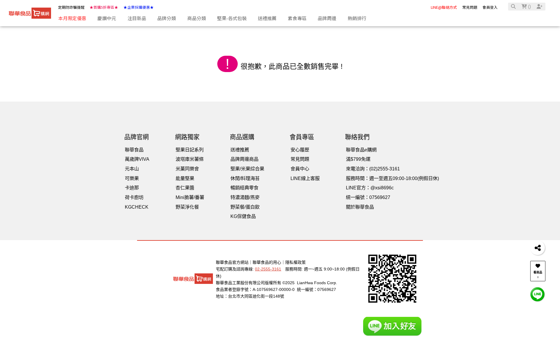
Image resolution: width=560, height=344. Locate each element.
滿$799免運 (358, 159)
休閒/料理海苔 (245, 178)
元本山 (132, 168)
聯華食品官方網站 (232, 262)
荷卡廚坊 (134, 197)
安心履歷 (299, 149)
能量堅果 (185, 178)
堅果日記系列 (190, 149)
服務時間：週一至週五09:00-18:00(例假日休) (392, 178)
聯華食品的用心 (267, 262)
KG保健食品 (243, 216)
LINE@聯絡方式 (444, 7)
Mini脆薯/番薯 (190, 197)
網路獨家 (187, 137)
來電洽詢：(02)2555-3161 (373, 168)
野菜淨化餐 (187, 206)
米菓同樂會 (187, 168)
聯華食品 (134, 149)
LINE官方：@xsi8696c (370, 187)
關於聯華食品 (360, 206)
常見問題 (469, 7)
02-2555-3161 (268, 269)
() (529, 6)
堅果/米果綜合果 (247, 168)
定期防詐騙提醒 (71, 7)
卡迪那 (132, 187)
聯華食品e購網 (361, 149)
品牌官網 (136, 137)
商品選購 (242, 137)
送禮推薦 (239, 149)
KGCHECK (136, 206)
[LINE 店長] (537, 293)
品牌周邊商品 (244, 159)
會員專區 (302, 137)
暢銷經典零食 (244, 187)
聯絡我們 (357, 137)
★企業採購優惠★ (138, 7)
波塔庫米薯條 (190, 159)
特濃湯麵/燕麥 (245, 197)
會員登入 (490, 7)
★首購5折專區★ (104, 7)
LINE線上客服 (305, 178)
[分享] (537, 247)
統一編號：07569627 (368, 197)
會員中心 (299, 168)
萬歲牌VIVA (137, 159)
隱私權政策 (295, 262)
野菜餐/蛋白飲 (245, 206)
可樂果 (132, 178)
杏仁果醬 (185, 187)
